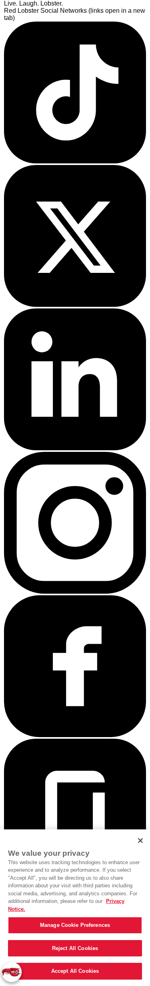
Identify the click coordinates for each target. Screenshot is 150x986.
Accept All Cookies (75, 971)
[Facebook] (75, 735)
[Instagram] (75, 591)
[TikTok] (75, 161)
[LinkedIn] (75, 448)
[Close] (140, 840)
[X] (75, 304)
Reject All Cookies (75, 948)
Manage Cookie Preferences (75, 925)
